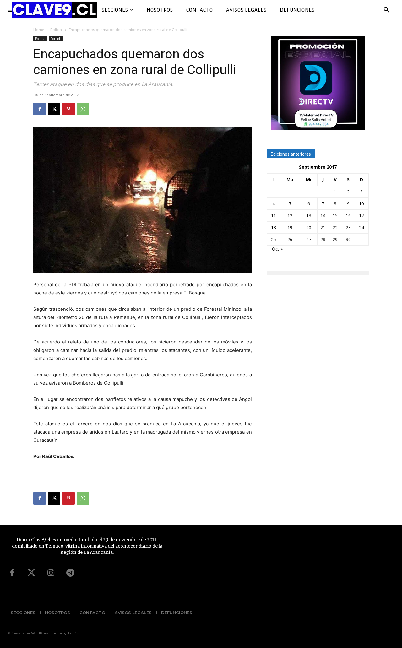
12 (289, 216)
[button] (386, 10)
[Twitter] (31, 573)
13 (308, 216)
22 (335, 227)
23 (348, 227)
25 (273, 239)
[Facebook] (39, 109)
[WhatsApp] (83, 109)
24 (361, 227)
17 (361, 216)
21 (322, 227)
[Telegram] (70, 573)
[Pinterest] (68, 109)
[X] (54, 109)
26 (289, 239)
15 (335, 216)
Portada (56, 38)
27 (308, 239)
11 (273, 216)
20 (308, 227)
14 (322, 216)
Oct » (277, 249)
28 (322, 239)
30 (348, 239)
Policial (56, 29)
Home (38, 29)
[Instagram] (51, 573)
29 (335, 239)
